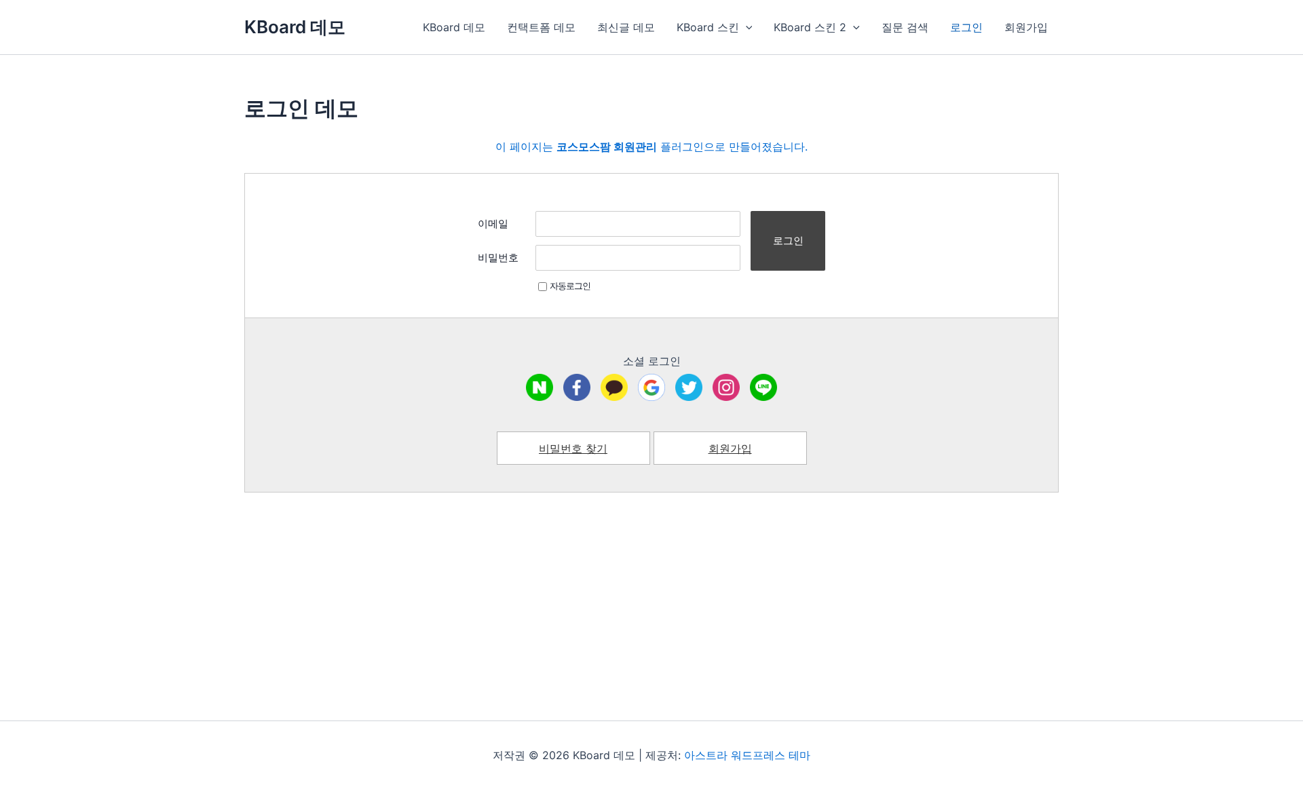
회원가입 (1026, 27)
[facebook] (577, 387)
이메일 (493, 223)
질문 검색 (905, 27)
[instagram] (726, 387)
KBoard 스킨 (708, 27)
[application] (746, 27)
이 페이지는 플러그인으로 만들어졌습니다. (651, 146)
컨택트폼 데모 (541, 27)
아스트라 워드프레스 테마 (747, 755)
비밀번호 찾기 (573, 448)
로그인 (966, 27)
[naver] (539, 387)
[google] (651, 387)
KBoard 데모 (294, 26)
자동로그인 (570, 285)
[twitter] (689, 387)
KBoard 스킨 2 (810, 27)
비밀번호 (498, 257)
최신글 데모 (626, 27)
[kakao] (614, 387)
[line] (763, 387)
